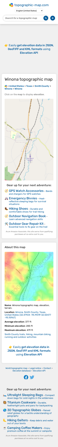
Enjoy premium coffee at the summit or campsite (29, 429)
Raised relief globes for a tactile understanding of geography (29, 413)
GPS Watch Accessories (26, 191)
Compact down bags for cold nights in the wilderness (31, 396)
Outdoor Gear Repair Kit (26, 224)
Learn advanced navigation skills (26, 219)
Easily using (31, 49)
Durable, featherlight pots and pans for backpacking (29, 404)
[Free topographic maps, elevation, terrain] (6, 86)
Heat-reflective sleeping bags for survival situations (27, 201)
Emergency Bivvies (23, 198)
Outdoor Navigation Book (27, 216)
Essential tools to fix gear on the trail (28, 227)
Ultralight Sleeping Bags (25, 395)
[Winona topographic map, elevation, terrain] (29, 276)
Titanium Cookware (21, 402)
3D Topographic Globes (24, 410)
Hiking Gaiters (17, 420)
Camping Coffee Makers (24, 428)
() (28, 315)
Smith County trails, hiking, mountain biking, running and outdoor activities (28, 335)
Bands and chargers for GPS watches (30, 192)
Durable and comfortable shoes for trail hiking (26, 210)
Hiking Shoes (18, 208)
